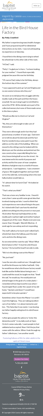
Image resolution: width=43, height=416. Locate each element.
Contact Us (33, 344)
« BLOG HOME (7, 19)
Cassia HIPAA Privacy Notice (21, 387)
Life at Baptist (22, 344)
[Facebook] (21, 367)
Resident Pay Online (21, 359)
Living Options (11, 344)
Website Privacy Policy (21, 390)
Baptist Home (21, 347)
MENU (36, 6)
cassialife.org (30, 408)
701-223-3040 (22, 363)
